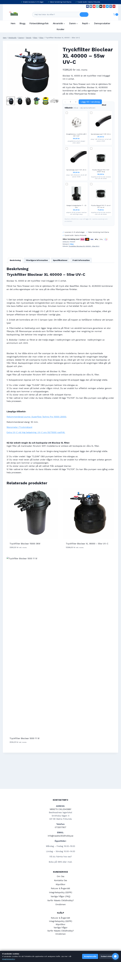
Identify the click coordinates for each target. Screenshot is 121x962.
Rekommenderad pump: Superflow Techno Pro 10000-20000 (36, 417)
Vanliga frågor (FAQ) (60, 896)
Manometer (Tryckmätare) (19, 427)
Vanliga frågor (60, 927)
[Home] (4, 38)
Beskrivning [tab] (15, 260)
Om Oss (60, 876)
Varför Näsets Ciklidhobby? (60, 900)
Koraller (60, 29)
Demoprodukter (102, 23)
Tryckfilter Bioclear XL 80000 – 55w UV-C (87, 543)
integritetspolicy (8, 959)
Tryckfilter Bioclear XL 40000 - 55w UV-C (84, 246)
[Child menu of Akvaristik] (59, 23)
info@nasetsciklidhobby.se (60, 836)
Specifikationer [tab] (60, 260)
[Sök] (84, 14)
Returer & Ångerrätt (60, 888)
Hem (13, 23)
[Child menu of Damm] (73, 23)
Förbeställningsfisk (39, 23)
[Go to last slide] (8, 101)
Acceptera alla (90, 956)
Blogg (22, 23)
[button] (11, 101)
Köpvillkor (60, 884)
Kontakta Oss (60, 880)
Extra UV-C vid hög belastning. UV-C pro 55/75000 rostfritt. (36, 432)
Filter (72, 244)
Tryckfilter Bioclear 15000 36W (25, 543)
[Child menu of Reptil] (86, 23)
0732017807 (60, 827)
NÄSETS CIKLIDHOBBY (60, 809)
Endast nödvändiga (109, 956)
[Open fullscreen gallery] (56, 94)
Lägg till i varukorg (90, 101)
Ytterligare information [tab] (37, 260)
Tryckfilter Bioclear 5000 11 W (24, 738)
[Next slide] (57, 101)
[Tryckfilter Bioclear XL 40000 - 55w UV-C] (32, 70)
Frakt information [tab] (81, 260)
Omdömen (60, 904)
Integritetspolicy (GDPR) (60, 892)
